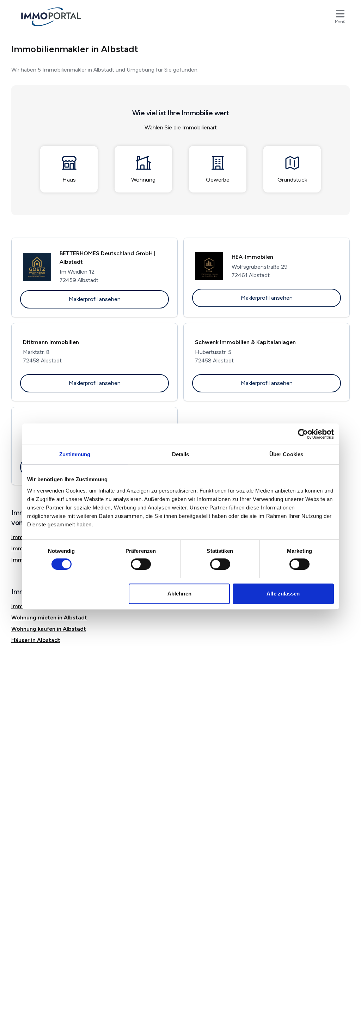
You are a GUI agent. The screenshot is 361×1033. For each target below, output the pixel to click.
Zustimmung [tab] (75, 454)
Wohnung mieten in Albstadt (49, 617)
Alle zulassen (283, 594)
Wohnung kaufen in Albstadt (48, 628)
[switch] (141, 564)
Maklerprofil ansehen (95, 299)
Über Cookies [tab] (286, 454)
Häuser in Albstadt (35, 640)
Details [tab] (180, 454)
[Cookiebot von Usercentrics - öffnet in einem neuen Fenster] (303, 434)
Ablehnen (179, 594)
